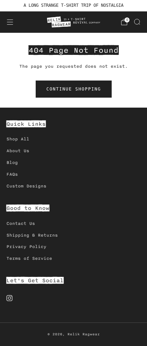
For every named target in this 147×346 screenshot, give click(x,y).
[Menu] (10, 22)
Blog (12, 162)
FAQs (12, 174)
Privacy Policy (26, 246)
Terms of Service (29, 258)
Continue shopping (73, 89)
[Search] (137, 21)
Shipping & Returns (32, 235)
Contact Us (20, 223)
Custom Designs (26, 186)
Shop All (17, 139)
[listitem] (73, 5)
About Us (17, 151)
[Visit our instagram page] (9, 298)
